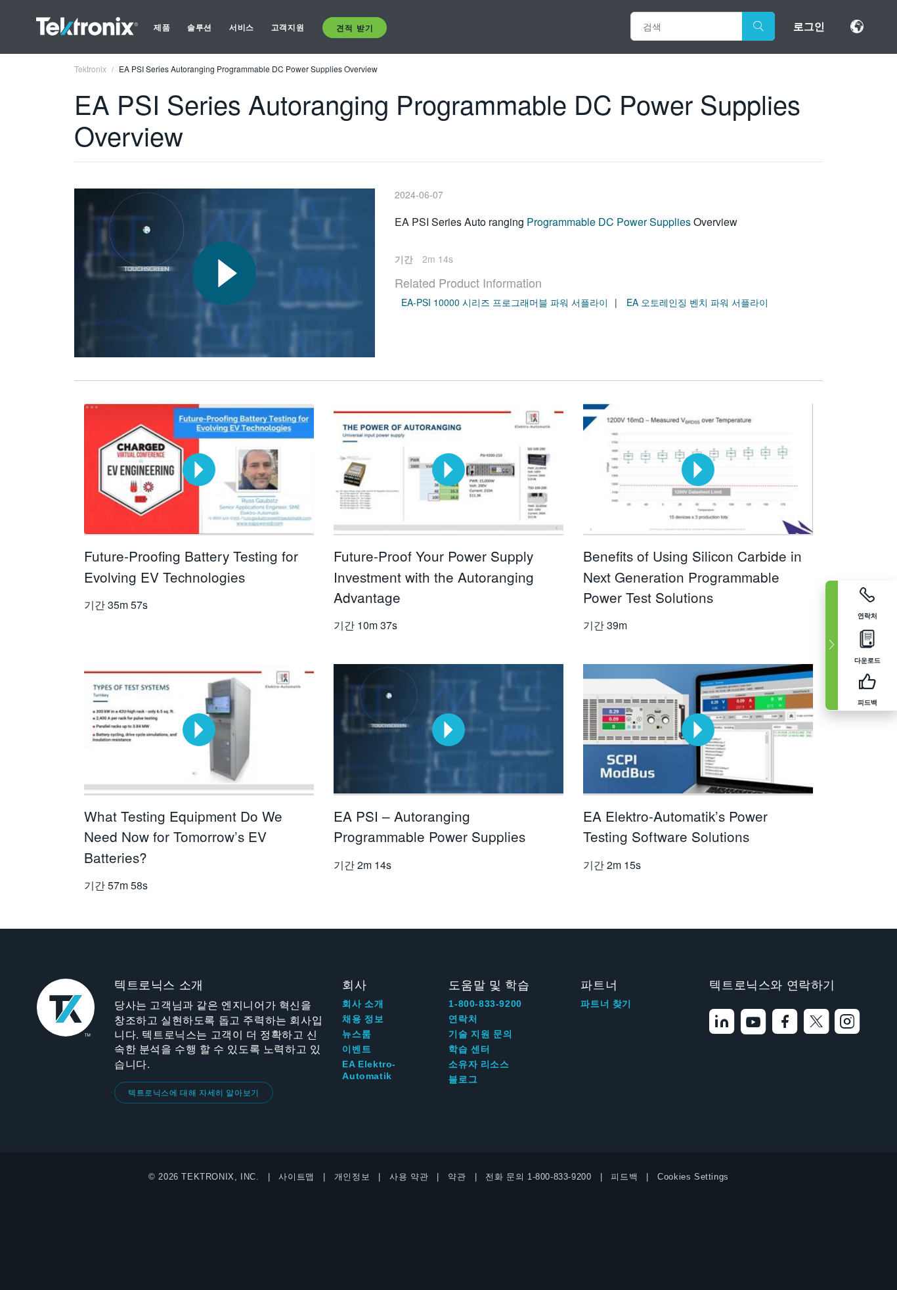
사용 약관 (408, 1177)
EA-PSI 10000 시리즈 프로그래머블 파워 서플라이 (504, 302)
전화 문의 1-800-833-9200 (538, 1177)
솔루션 (199, 27)
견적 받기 (354, 27)
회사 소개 (362, 1003)
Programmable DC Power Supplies (609, 221)
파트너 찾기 (606, 1003)
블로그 (462, 1079)
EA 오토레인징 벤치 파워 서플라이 (697, 302)
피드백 (624, 1177)
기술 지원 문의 (480, 1034)
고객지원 (287, 27)
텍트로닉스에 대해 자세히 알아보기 (193, 1092)
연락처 (462, 1018)
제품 (162, 27)
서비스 (241, 27)
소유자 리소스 (478, 1064)
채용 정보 (362, 1018)
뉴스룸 (356, 1034)
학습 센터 (469, 1049)
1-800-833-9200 (484, 1003)
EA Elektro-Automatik (369, 1070)
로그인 (809, 25)
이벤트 (356, 1049)
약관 (457, 1177)
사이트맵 (296, 1177)
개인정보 (352, 1177)
